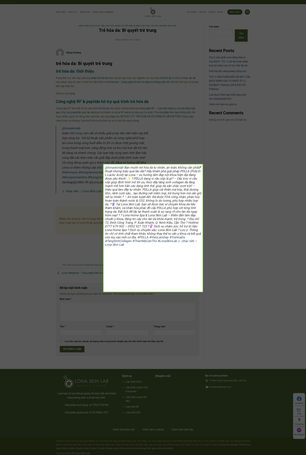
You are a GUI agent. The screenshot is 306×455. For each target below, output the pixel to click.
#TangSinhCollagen (118, 241)
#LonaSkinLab (167, 241)
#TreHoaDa (177, 237)
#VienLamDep (158, 237)
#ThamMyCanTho (144, 241)
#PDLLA (142, 237)
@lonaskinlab (114, 167)
